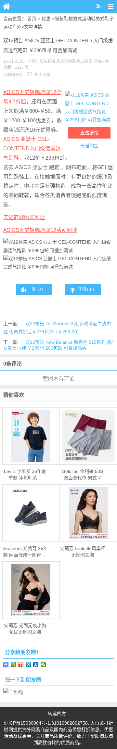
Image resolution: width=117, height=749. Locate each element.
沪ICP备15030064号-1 (27, 723)
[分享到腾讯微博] (28, 664)
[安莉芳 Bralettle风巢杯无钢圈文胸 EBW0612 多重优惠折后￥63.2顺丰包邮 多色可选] (88, 513)
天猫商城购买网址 (24, 217)
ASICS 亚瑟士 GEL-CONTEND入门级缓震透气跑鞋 (32, 148)
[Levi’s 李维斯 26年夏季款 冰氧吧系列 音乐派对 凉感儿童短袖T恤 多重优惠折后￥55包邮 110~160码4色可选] (31, 436)
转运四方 (57, 713)
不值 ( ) (86, 289)
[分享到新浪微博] (21, 664)
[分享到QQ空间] (13, 664)
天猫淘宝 (89, 145)
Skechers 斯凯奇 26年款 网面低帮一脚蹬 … (25, 551)
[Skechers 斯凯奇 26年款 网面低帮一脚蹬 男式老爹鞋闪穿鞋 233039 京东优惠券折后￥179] (31, 513)
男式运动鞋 (84, 18)
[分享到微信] (43, 664)
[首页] (6, 6)
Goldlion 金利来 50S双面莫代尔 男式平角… (82, 475)
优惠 (46, 18)
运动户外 (12, 26)
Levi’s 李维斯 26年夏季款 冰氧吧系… (25, 474)
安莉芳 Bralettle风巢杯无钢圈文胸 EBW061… (82, 552)
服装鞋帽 (64, 18)
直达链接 (89, 132)
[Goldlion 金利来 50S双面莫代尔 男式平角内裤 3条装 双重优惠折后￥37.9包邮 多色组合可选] (88, 436)
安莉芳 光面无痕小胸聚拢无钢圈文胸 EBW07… (25, 629)
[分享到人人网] (36, 664)
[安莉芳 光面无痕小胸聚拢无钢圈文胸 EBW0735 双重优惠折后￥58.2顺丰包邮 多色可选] (31, 590)
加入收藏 (42, 75)
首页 (31, 18)
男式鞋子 (105, 18)
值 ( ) (37, 289)
